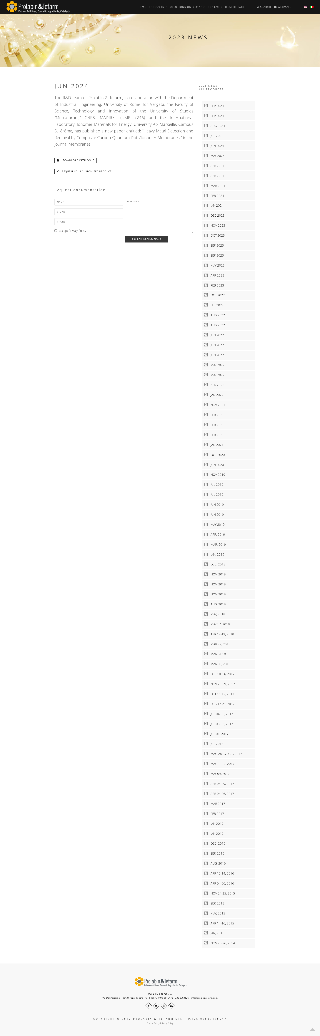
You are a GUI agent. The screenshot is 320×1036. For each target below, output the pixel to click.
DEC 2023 (216, 215)
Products (157, 7)
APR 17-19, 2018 (221, 634)
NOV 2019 (216, 474)
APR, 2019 (216, 534)
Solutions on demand (187, 7)
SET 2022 (216, 305)
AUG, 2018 (217, 604)
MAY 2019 (216, 524)
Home (141, 7)
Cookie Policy (153, 1023)
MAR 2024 (216, 185)
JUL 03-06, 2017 (220, 724)
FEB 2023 (216, 285)
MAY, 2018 (216, 614)
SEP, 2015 (216, 903)
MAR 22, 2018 (219, 644)
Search (265, 7)
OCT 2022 (216, 295)
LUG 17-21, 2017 (221, 704)
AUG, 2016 (217, 863)
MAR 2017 (216, 803)
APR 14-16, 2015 (221, 923)
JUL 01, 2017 (218, 734)
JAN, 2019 (216, 554)
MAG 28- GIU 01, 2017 (225, 754)
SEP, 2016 (216, 853)
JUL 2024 (215, 136)
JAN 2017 (216, 823)
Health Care (235, 7)
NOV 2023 (216, 225)
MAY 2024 (216, 156)
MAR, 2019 (217, 544)
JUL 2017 (215, 744)
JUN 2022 (216, 335)
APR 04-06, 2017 (221, 793)
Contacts (215, 7)
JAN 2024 (216, 205)
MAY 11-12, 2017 (221, 764)
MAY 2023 (216, 265)
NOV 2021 (216, 405)
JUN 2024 (216, 146)
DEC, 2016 (216, 843)
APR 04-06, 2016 (221, 883)
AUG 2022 (216, 315)
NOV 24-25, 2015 (221, 893)
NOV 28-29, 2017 (221, 684)
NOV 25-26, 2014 (221, 943)
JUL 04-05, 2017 (220, 714)
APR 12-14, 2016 (221, 873)
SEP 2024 (216, 106)
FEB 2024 (216, 195)
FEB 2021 (216, 415)
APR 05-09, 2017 (221, 783)
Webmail (284, 7)
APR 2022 (216, 385)
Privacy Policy (77, 231)
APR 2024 (216, 166)
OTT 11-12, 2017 (221, 694)
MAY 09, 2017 (219, 773)
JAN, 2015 (216, 933)
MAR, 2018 (217, 654)
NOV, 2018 (217, 574)
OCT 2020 (216, 455)
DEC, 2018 (216, 564)
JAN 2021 (216, 445)
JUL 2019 (215, 484)
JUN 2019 (216, 504)
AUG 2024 (216, 126)
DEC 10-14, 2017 (221, 674)
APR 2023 (216, 275)
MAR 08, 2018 (219, 664)
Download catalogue (76, 160)
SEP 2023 (216, 245)
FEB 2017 (216, 813)
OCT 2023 (216, 235)
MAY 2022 (216, 365)
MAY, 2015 (216, 913)
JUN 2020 (216, 465)
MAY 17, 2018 (219, 624)
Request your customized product (85, 171)
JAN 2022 (216, 395)
